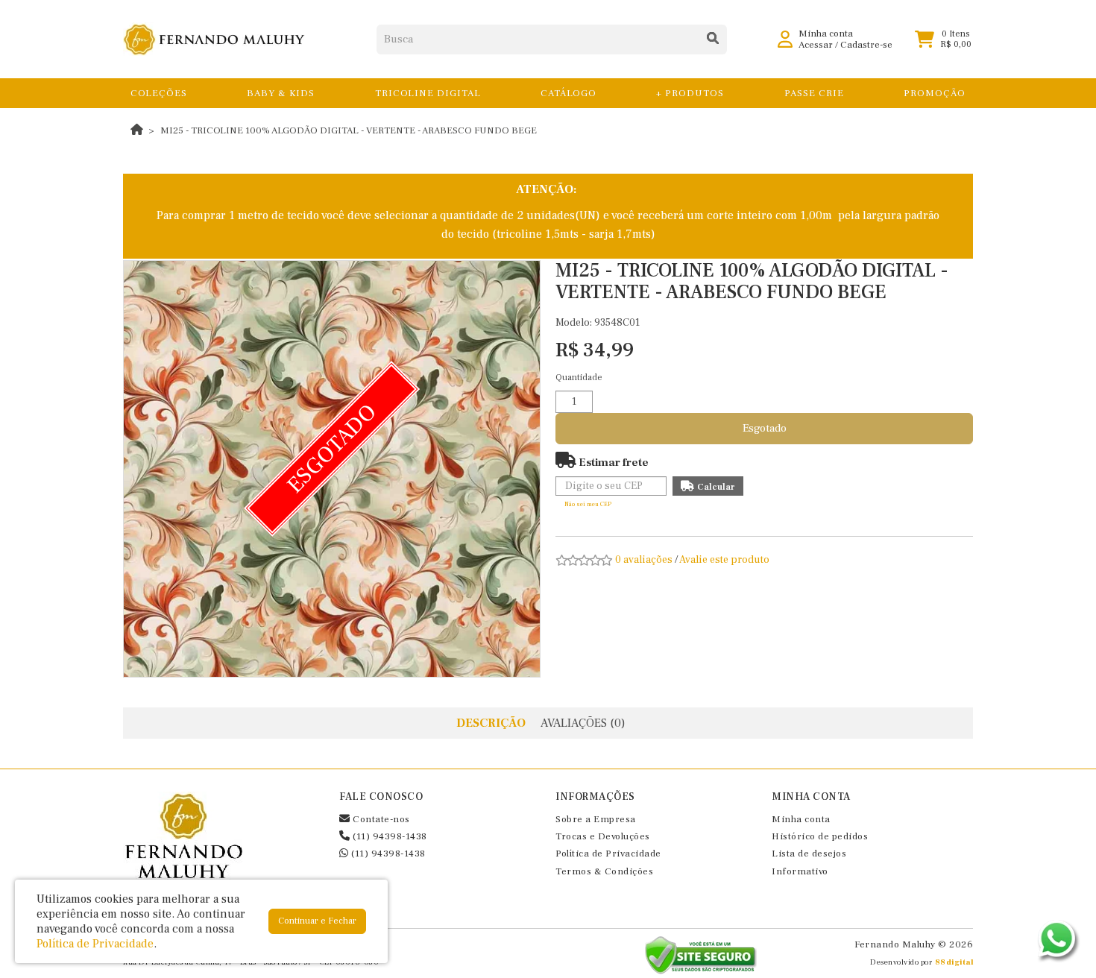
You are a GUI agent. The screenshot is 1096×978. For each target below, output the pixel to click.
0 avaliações (644, 560)
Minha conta (801, 819)
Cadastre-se (866, 45)
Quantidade (578, 377)
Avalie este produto (724, 560)
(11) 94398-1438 (388, 836)
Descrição (491, 723)
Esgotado (765, 428)
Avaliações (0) (583, 723)
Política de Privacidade (608, 853)
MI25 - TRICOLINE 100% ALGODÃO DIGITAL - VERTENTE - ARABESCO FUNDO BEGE (348, 130)
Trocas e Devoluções (602, 836)
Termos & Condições (604, 871)
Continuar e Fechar (317, 921)
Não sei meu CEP (587, 504)
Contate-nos (380, 819)
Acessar (816, 45)
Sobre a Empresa (595, 819)
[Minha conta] (785, 39)
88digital (954, 962)
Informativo (800, 871)
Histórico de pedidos (820, 836)
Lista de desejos (809, 853)
